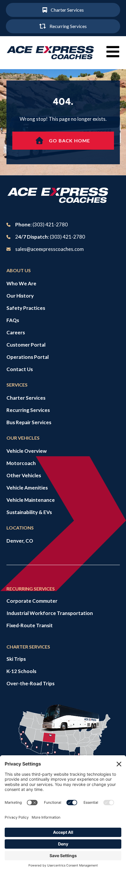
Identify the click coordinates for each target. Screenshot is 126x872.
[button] (112, 51)
